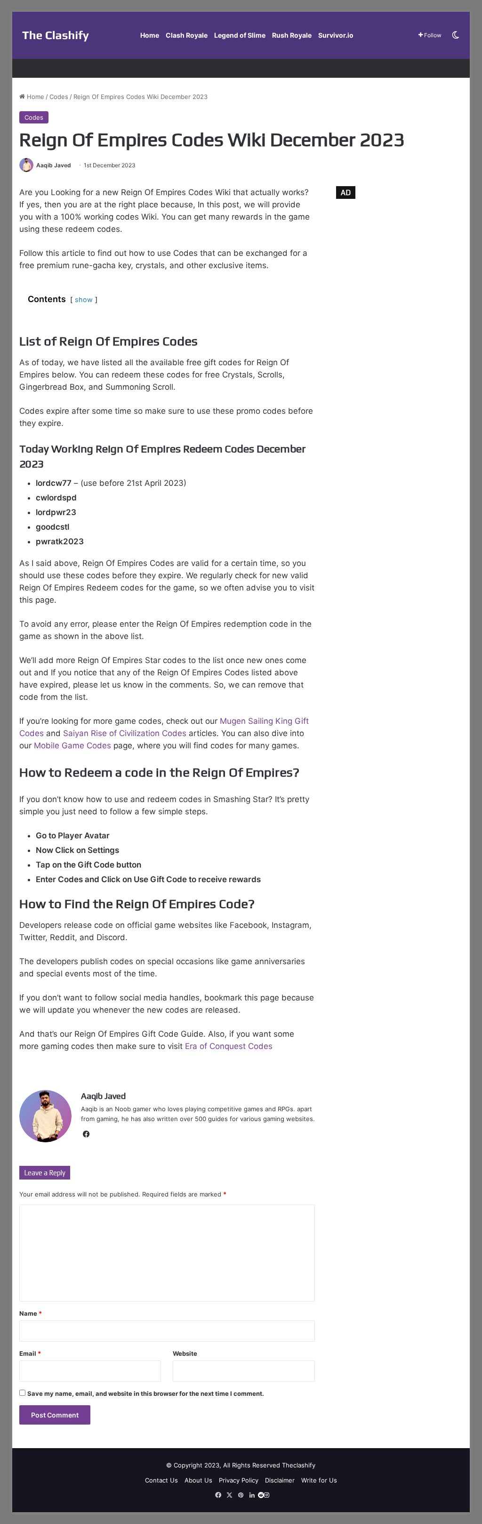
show (84, 299)
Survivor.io (335, 35)
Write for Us (319, 1480)
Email (30, 1353)
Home (149, 35)
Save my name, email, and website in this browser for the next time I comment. (145, 1393)
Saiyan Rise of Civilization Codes (126, 733)
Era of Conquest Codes (229, 1046)
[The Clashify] (55, 35)
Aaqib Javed (53, 165)
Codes (58, 96)
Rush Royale (292, 35)
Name (30, 1313)
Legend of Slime (239, 35)
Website (185, 1353)
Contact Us (161, 1480)
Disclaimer (280, 1480)
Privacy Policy (238, 1480)
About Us (198, 1480)
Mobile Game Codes (72, 745)
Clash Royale (187, 35)
